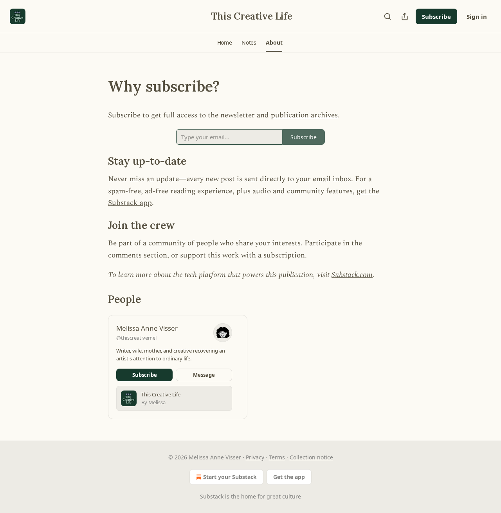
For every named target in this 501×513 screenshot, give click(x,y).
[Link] (97, 86)
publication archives (304, 115)
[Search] (387, 16)
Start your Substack (230, 477)
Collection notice (311, 457)
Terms (277, 457)
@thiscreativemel (136, 337)
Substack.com (352, 275)
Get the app (289, 477)
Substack (211, 496)
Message (204, 374)
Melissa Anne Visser (147, 328)
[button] (225, 42)
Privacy (255, 457)
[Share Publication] (405, 16)
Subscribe (436, 16)
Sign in (477, 16)
